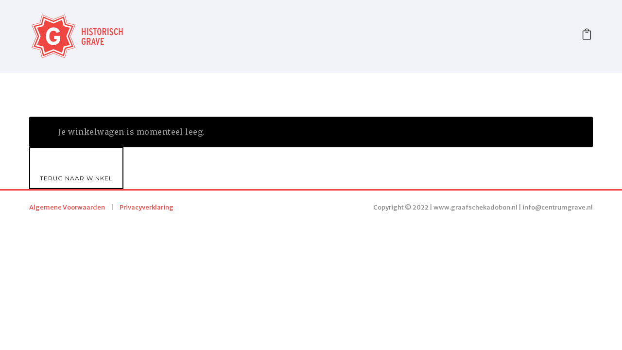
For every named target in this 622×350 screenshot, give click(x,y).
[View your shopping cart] (587, 36)
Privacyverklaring (146, 207)
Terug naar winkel (76, 178)
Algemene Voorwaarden (67, 207)
